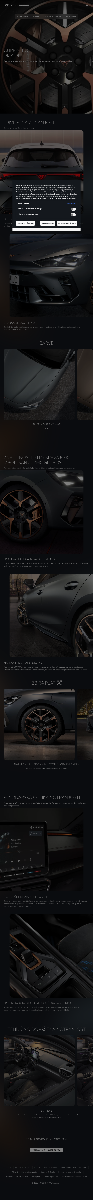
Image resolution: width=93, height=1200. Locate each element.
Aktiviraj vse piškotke (67, 223)
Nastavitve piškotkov (25, 223)
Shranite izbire (48, 223)
